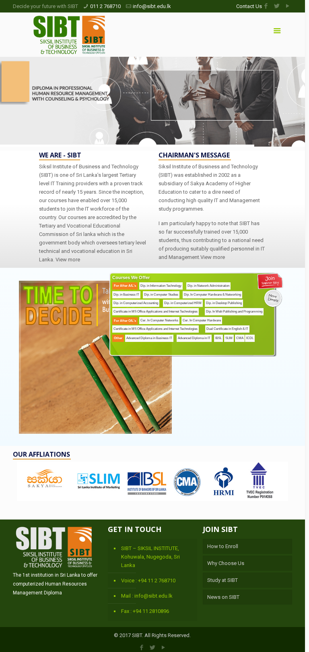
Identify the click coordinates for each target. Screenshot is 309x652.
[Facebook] (266, 6)
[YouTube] (288, 6)
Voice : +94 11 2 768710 (148, 580)
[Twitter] (277, 6)
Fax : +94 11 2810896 (145, 611)
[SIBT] (69, 34)
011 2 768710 (105, 6)
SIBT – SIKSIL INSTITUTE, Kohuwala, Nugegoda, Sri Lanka (150, 556)
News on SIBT (223, 597)
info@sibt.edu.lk (152, 6)
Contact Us (249, 6)
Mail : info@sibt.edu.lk (147, 596)
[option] (152, 483)
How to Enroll (222, 546)
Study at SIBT (222, 580)
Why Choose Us (225, 563)
